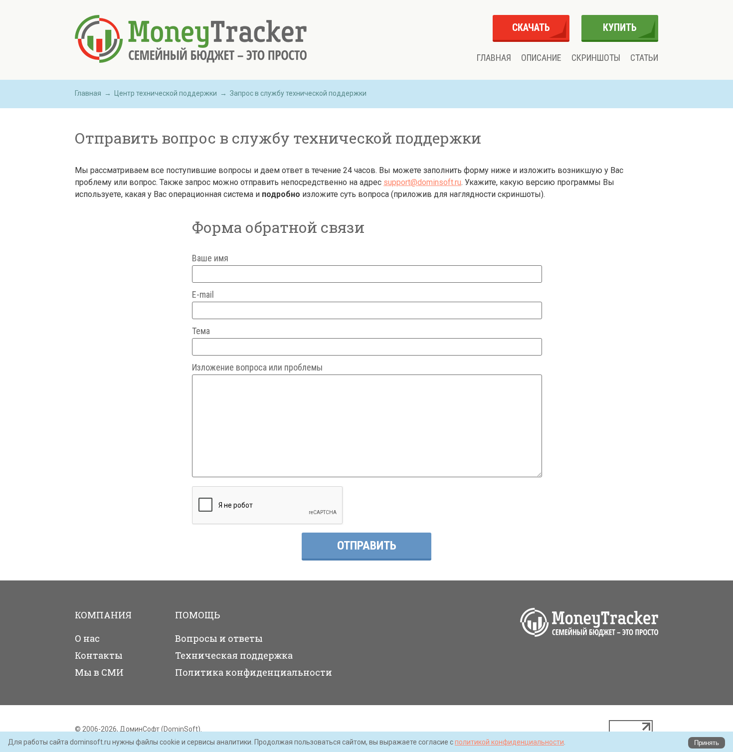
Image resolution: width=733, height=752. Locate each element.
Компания (103, 615)
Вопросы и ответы (219, 638)
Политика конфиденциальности (253, 672)
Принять (706, 743)
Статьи (644, 57)
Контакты (99, 655)
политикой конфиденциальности (509, 742)
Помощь (197, 615)
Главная (494, 57)
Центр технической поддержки (165, 93)
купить (620, 27)
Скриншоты (595, 57)
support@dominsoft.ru (422, 182)
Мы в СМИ (99, 672)
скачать (531, 27)
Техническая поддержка (234, 655)
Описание (541, 57)
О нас (87, 638)
